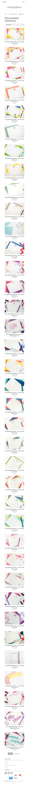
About (6, 761)
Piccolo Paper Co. (14, 781)
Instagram (9, 773)
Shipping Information (10, 765)
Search (6, 767)
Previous (10, 753)
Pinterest (11, 773)
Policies (6, 763)
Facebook (6, 773)
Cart (25, 2)
